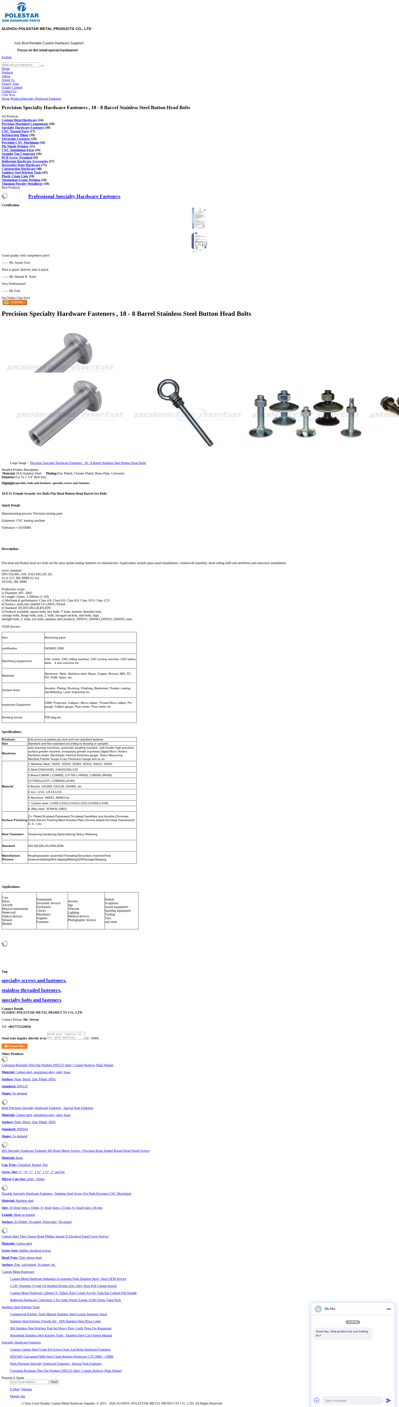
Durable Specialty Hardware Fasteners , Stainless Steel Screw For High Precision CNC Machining (66, 1193)
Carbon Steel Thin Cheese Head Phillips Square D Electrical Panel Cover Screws (55, 1236)
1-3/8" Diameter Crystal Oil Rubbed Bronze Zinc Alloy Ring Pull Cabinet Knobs (63, 1286)
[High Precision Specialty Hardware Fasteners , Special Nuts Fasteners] (5, 1104)
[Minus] (388, 1308)
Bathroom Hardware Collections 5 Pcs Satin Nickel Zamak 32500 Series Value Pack (65, 1300)
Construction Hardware (19, 168)
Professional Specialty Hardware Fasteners (74, 196)
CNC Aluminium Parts (18, 150)
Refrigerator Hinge (15, 135)
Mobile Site (17, 1396)
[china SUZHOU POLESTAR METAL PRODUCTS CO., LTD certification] (199, 228)
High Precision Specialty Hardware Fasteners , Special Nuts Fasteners (47, 1108)
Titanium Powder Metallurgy (22, 183)
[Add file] (317, 1400)
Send (54, 1382)
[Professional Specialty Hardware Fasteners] (5, 198)
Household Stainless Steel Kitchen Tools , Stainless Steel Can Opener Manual (61, 1335)
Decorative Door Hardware (21, 165)
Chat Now (8, 95)
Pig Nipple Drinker (15, 146)
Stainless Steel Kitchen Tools (21, 172)
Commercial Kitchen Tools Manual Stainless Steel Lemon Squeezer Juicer (58, 1314)
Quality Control (12, 87)
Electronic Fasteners (16, 139)
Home (6, 68)
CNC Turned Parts (15, 131)
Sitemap (26, 1389)
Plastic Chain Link (15, 176)
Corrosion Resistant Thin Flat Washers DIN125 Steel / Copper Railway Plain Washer (57, 1065)
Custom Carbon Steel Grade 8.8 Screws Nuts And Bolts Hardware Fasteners (60, 1349)
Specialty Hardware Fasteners (41, 98)
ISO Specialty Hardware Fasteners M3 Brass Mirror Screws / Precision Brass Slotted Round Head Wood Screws (76, 1151)
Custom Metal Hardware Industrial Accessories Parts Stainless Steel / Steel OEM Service (68, 1279)
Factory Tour (10, 83)
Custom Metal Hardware (19, 120)
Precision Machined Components (25, 124)
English (7, 57)
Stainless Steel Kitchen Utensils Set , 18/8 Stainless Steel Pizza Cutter (55, 1321)
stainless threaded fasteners (31, 990)
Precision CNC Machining (20, 142)
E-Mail (14, 1389)
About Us (8, 80)
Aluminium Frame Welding (21, 180)
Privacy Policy (11, 1403)
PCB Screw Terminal (17, 157)
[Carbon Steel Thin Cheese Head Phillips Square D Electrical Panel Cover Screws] (5, 1232)
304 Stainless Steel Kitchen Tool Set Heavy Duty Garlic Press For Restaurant (60, 1328)
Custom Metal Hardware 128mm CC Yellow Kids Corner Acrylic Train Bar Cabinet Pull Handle (73, 1293)
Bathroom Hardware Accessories (25, 161)
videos (6, 76)
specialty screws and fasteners (33, 980)
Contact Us (9, 91)
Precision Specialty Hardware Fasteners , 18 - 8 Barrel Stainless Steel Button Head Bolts (88, 463)
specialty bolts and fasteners (31, 1000)
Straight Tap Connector (18, 154)
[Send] (388, 1400)
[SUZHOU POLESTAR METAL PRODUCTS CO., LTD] (21, 21)
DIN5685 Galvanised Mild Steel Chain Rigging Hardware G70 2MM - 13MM (61, 1356)
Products (7, 72)
